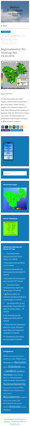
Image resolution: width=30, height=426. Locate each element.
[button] (2, 127)
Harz (12, 362)
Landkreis (11, 370)
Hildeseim (5, 367)
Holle (4, 371)
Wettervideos (23, 407)
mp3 (9, 377)
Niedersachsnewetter (8, 387)
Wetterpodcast (17, 403)
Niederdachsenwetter (16, 377)
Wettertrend (6, 407)
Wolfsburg (7, 410)
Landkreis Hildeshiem (18, 375)
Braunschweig (15, 356)
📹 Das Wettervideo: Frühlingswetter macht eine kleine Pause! (13, 287)
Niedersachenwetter (9, 380)
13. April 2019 (6, 32)
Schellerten (14, 400)
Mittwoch (5, 377)
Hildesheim (14, 366)
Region (5, 393)
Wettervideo (15, 406)
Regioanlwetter (19, 390)
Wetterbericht (8, 403)
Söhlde (18, 400)
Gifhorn (18, 359)
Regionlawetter (23, 397)
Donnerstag (6, 359)
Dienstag (21, 356)
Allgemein (6, 130)
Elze (10, 358)
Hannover (6, 362)
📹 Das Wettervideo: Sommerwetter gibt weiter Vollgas (12, 256)
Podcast (6, 390)
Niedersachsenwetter (14, 383)
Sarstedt (9, 400)
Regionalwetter (17, 130)
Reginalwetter (12, 390)
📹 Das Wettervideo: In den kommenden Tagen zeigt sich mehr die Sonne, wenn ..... (14, 306)
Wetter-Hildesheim (15, 8)
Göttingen (24, 358)
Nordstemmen (16, 387)
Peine (21, 387)
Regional (9, 393)
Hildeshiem (23, 367)
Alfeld (10, 356)
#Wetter (5, 356)
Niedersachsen (21, 380)
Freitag (13, 359)
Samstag (5, 400)
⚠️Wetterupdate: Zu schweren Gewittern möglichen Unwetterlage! (14, 297)
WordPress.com (15, 424)
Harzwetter (20, 362)
